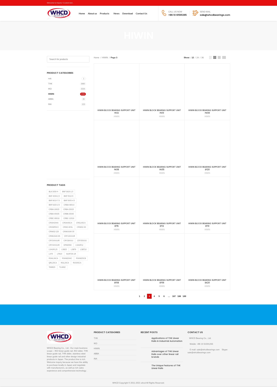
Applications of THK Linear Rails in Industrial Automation (166, 339)
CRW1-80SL (68, 227)
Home (97, 57)
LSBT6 (73, 249)
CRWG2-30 (81, 227)
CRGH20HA (53, 223)
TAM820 (52, 267)
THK (50, 84)
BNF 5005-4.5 (69, 201)
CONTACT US (200, 315)
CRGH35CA (67, 223)
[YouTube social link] (225, 3)
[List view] (210, 57)
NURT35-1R (71, 254)
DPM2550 (68, 245)
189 (184, 296)
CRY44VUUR (54, 245)
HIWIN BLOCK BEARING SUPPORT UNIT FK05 (162, 168)
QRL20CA (53, 263)
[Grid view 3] (214, 57)
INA (50, 104)
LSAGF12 (79, 245)
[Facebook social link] (215, 3)
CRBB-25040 (68, 214)
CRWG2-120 (54, 232)
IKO (50, 89)
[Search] (154, 13)
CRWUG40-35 (68, 232)
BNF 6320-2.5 (54, 205)
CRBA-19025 (54, 209)
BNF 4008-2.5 (54, 196)
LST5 (51, 254)
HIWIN (51, 94)
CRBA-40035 (54, 214)
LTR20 (59, 254)
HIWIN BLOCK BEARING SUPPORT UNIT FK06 (116, 168)
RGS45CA (77, 263)
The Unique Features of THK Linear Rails (165, 367)
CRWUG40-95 (54, 236)
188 (179, 296)
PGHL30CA (53, 258)
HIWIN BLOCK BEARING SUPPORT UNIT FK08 (207, 111)
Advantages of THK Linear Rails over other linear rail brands (165, 354)
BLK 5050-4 (53, 192)
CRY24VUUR (54, 241)
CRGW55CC (54, 227)
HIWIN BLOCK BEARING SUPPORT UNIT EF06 (162, 281)
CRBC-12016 (68, 218)
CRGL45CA (81, 223)
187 (174, 296)
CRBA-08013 (69, 205)
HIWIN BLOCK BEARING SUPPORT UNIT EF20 (207, 168)
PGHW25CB (81, 258)
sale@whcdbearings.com (215, 15)
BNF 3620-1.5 (67, 192)
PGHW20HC (67, 258)
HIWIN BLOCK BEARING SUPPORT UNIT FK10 (162, 111)
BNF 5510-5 (68, 196)
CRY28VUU (68, 241)
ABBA (50, 99)
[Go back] (120, 35)
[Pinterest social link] (228, 3)
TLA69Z (62, 267)
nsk (49, 78)
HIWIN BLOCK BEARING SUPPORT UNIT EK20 (207, 281)
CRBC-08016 (54, 218)
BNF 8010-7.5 (54, 201)
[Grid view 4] (219, 57)
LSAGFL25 (53, 249)
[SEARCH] (85, 59)
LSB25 (64, 249)
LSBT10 (83, 249)
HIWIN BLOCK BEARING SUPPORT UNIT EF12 (162, 224)
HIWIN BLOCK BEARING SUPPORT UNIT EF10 (207, 224)
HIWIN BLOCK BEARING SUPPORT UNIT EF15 (116, 224)
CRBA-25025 (68, 209)
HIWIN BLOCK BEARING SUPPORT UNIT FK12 (116, 111)
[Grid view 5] (224, 57)
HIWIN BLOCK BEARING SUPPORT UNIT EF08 (116, 281)
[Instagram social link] (221, 3)
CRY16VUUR (69, 236)
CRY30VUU (82, 241)
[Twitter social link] (218, 3)
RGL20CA (65, 263)
